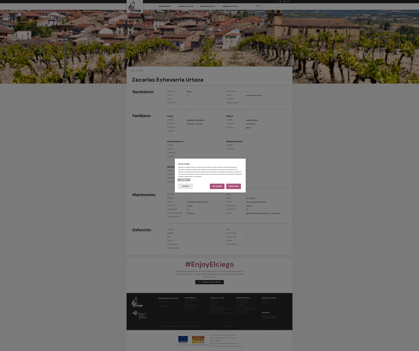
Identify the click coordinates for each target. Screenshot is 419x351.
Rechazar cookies (233, 186)
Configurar (185, 186)
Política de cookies (184, 180)
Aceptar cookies (217, 186)
